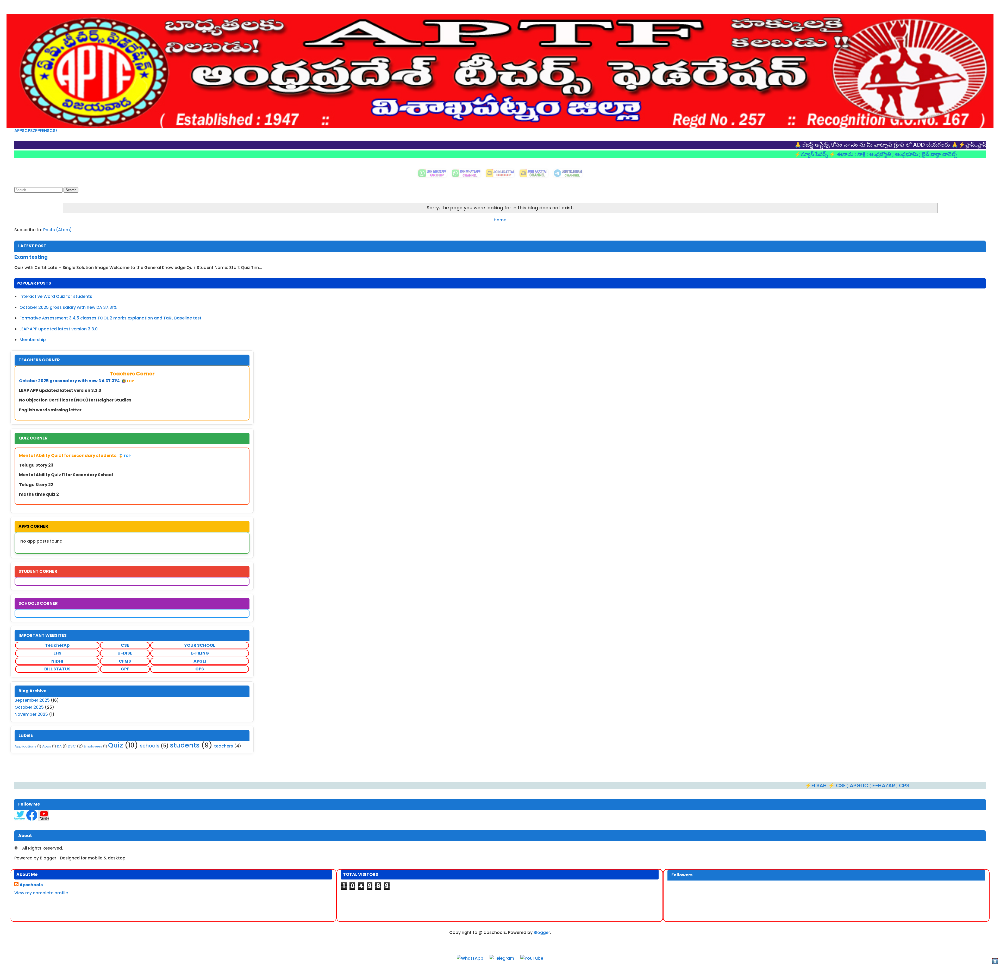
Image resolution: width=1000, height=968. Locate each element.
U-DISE (124, 653)
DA (59, 746)
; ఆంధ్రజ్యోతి (811, 154)
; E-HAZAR (815, 785)
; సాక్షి (793, 154)
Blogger (542, 932)
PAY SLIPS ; (944, 144)
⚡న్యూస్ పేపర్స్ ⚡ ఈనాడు (757, 154)
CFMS (125, 661)
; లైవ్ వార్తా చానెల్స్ (870, 154)
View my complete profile (41, 893)
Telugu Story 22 (36, 485)
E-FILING (200, 653)
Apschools (31, 885)
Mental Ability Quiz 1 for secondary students (75, 455)
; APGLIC (790, 785)
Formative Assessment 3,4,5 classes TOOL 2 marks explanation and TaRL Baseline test (111, 318)
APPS (19, 131)
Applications (25, 746)
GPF (125, 669)
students (184, 745)
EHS (45, 131)
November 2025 (31, 714)
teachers (223, 746)
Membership (33, 340)
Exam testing (31, 257)
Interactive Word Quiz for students (56, 296)
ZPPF (37, 131)
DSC (72, 746)
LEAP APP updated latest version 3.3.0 (59, 329)
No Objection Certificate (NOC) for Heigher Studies (75, 400)
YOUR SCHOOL (199, 645)
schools (149, 745)
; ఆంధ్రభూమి (837, 154)
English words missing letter (50, 410)
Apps (46, 746)
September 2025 (32, 700)
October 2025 (29, 707)
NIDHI (57, 661)
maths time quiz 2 (39, 494)
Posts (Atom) (57, 230)
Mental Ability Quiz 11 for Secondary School (66, 475)
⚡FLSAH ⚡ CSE (758, 785)
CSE (53, 131)
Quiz (115, 745)
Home (500, 220)
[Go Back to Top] (995, 962)
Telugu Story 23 (36, 465)
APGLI (199, 661)
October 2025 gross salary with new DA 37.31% (68, 307)
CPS (28, 131)
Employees (93, 746)
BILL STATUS (57, 669)
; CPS (834, 785)
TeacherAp (57, 645)
